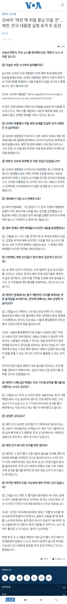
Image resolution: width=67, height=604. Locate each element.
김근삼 (5, 33)
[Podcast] (41, 578)
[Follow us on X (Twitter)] (12, 578)
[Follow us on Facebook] (5, 578)
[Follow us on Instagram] (27, 578)
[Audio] (41, 600)
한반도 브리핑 (9, 14)
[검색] (56, 600)
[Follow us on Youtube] (20, 578)
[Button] (61, 46)
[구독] (49, 578)
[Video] (25, 600)
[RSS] (34, 578)
